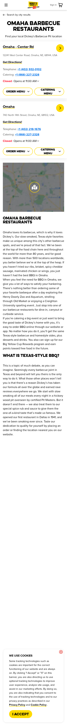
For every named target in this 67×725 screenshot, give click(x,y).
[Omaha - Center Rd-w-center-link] (60, 48)
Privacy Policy (17, 705)
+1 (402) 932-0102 (29, 69)
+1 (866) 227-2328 (27, 74)
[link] (61, 5)
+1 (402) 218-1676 (29, 129)
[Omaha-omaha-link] (60, 108)
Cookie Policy (38, 705)
